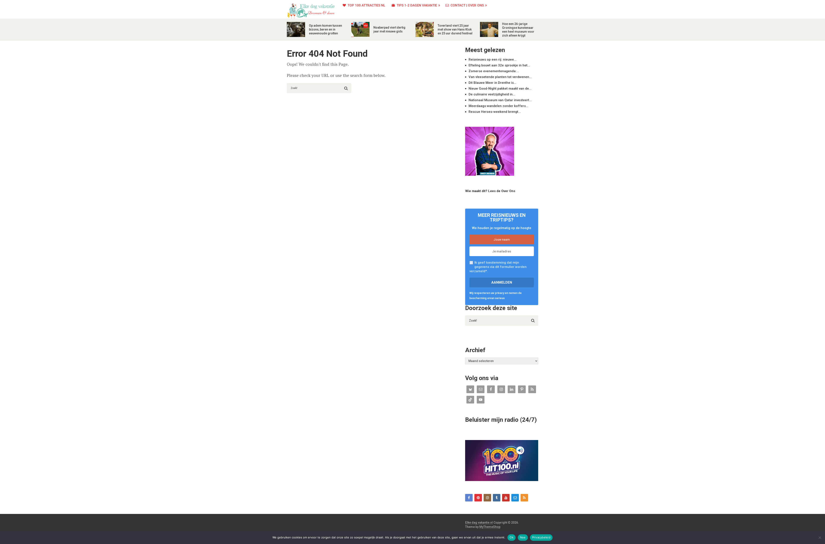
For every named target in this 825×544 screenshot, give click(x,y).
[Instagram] (487, 497)
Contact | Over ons (467, 5)
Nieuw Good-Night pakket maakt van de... (500, 88)
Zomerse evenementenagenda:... (494, 71)
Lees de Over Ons (501, 191)
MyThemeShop (489, 527)
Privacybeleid (541, 537)
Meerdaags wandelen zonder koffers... (498, 106)
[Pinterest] (478, 497)
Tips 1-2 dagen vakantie (416, 5)
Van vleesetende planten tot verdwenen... (500, 77)
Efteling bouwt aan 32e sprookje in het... (499, 65)
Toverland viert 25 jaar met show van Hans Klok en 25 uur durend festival (455, 29)
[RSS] (524, 497)
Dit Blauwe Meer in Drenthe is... (492, 83)
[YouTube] (506, 497)
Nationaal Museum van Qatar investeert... (500, 100)
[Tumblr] (496, 497)
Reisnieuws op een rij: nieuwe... (492, 59)
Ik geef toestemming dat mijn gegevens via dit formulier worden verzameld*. (498, 267)
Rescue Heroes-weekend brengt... (495, 112)
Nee (523, 537)
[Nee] (819, 537)
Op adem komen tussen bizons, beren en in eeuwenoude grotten (325, 29)
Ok (511, 537)
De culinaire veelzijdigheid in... (492, 94)
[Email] (515, 497)
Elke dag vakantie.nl (479, 522)
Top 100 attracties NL (366, 5)
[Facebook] (469, 497)
